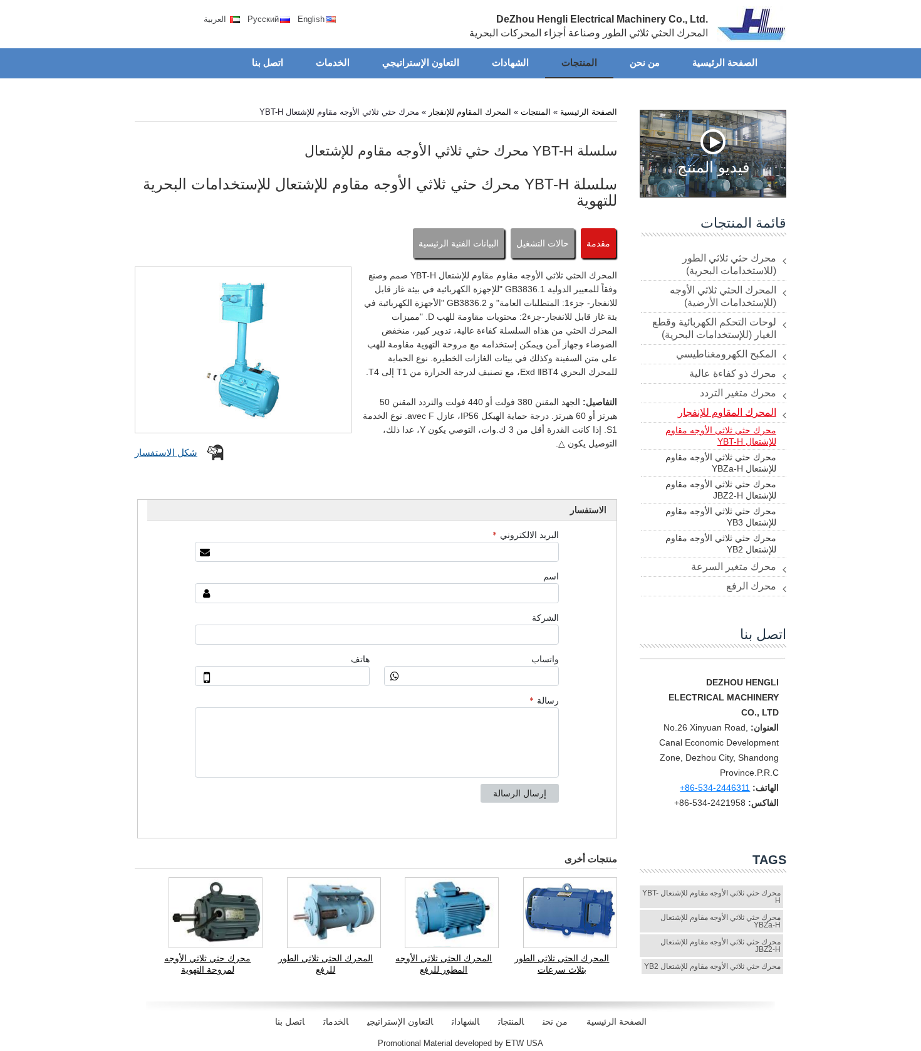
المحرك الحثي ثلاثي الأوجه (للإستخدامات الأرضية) (723, 296)
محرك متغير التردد (738, 393)
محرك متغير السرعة (733, 566)
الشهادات (465, 1022)
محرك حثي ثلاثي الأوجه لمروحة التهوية (207, 963)
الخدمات (335, 1022)
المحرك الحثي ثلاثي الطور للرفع (325, 963)
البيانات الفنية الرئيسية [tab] (459, 243)
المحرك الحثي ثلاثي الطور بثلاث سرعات (561, 963)
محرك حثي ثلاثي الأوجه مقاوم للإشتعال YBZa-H (720, 462)
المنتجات (536, 112)
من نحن (555, 1022)
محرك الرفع (751, 586)
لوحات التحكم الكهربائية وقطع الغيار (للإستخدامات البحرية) (714, 328)
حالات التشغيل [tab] (542, 243)
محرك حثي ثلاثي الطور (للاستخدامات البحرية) (729, 264)
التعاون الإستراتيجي (400, 1022)
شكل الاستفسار (166, 452)
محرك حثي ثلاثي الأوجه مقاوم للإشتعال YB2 (720, 543)
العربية (216, 19)
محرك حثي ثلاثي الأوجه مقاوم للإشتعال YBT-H (720, 435)
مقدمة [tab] (598, 243)
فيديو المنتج (713, 166)
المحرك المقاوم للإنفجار (470, 112)
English (311, 19)
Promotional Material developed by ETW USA (460, 1043)
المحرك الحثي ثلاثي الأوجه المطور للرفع (443, 963)
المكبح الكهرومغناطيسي (726, 354)
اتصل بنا (763, 634)
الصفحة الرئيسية (588, 112)
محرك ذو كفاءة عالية (732, 373)
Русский (263, 19)
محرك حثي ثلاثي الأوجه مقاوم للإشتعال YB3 (720, 516)
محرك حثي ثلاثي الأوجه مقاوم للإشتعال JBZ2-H (720, 489)
